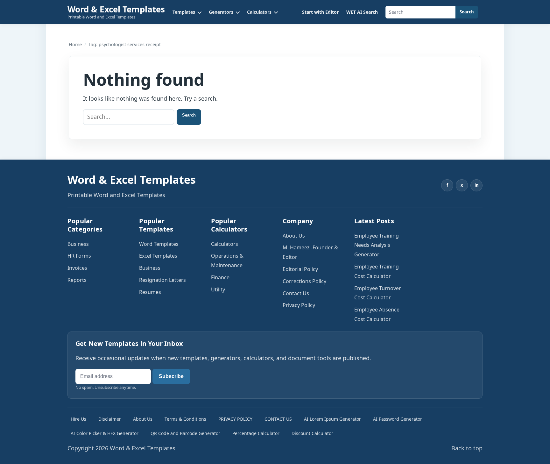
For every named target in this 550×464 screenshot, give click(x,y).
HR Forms (79, 255)
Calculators (224, 243)
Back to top (467, 448)
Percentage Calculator (255, 433)
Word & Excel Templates (116, 9)
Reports (77, 279)
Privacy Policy (299, 305)
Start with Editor (320, 12)
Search (467, 12)
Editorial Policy (300, 269)
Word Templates (159, 243)
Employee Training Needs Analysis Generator (376, 245)
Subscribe (171, 376)
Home (75, 44)
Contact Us (296, 293)
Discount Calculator (312, 433)
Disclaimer (109, 419)
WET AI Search (362, 12)
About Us (294, 235)
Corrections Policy (304, 281)
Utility (218, 289)
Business (78, 243)
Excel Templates (158, 255)
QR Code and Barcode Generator (185, 433)
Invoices (77, 267)
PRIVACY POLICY (235, 419)
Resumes (150, 292)
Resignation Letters (162, 279)
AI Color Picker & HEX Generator (104, 433)
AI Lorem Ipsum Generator (332, 419)
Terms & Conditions (185, 419)
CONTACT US (278, 419)
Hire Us (78, 419)
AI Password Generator (397, 419)
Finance (220, 277)
